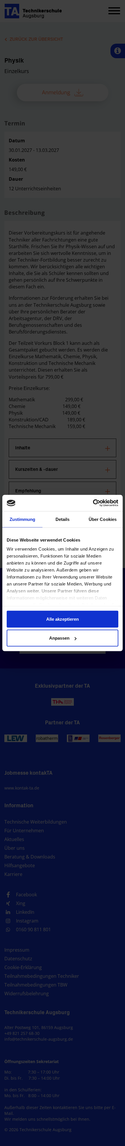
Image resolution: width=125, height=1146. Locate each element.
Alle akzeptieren (62, 618)
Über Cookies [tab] (103, 519)
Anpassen (59, 638)
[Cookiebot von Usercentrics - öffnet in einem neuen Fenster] (92, 503)
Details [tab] (63, 519)
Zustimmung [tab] (22, 519)
